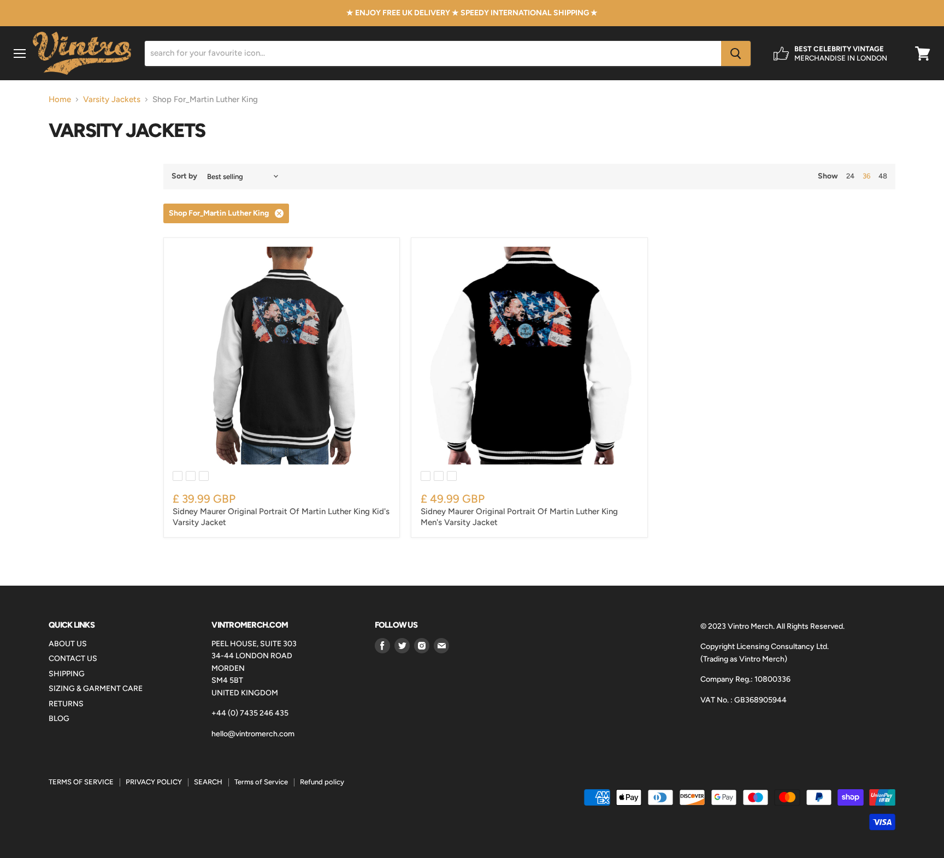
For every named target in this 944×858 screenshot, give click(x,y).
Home (60, 99)
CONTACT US (73, 658)
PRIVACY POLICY (154, 782)
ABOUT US (68, 643)
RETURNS (66, 703)
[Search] (736, 53)
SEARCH (208, 782)
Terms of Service (261, 782)
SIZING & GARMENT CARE (96, 688)
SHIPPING (67, 673)
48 (882, 176)
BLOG (59, 718)
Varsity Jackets (111, 99)
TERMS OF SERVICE (81, 782)
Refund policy (322, 782)
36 (866, 176)
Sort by (184, 176)
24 (850, 176)
